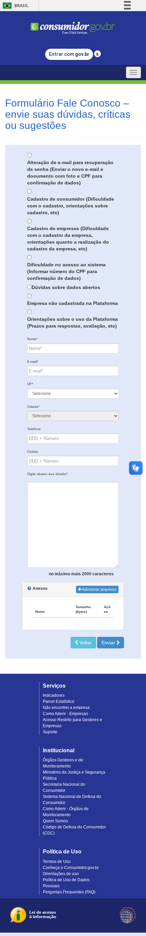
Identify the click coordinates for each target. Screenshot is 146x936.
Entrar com (69, 54)
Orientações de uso (61, 873)
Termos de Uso (57, 861)
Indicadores (54, 695)
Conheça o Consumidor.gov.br (71, 867)
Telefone (34, 429)
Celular (32, 451)
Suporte (50, 732)
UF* (30, 384)
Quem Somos (55, 821)
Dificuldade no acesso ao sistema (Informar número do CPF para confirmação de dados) (66, 271)
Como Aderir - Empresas (65, 713)
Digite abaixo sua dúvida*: (47, 474)
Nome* (32, 339)
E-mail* (32, 361)
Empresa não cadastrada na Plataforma (72, 303)
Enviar (109, 642)
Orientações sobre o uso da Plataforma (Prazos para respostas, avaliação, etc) (72, 322)
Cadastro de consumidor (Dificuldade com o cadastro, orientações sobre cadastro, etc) (70, 205)
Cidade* (33, 406)
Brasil (14, 5)
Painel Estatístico (58, 701)
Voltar (85, 642)
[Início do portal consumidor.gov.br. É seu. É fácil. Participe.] (73, 24)
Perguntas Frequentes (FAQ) (69, 892)
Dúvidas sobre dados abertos (66, 287)
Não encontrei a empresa (66, 707)
